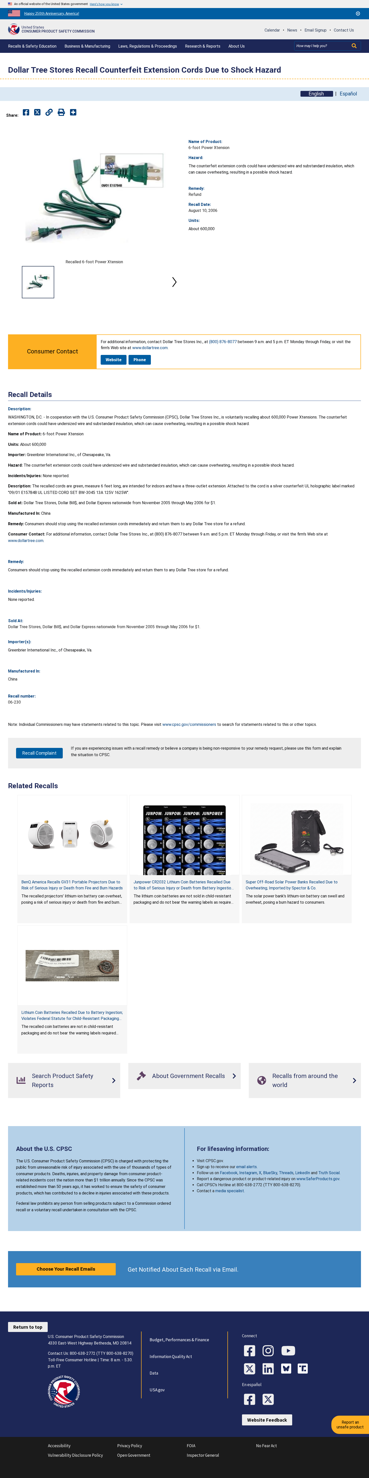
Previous (14, 282)
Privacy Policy (129, 1445)
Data (154, 1373)
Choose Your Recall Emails (66, 1269)
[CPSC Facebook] (251, 1351)
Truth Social (329, 1172)
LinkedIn (302, 1172)
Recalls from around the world (305, 1080)
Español (348, 94)
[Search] (355, 45)
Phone (140, 359)
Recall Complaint (39, 753)
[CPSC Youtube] (290, 1351)
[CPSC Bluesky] (287, 1369)
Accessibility (59, 1445)
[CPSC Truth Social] (304, 1369)
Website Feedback (267, 1420)
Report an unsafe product (350, 1424)
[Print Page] (61, 112)
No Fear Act (266, 1445)
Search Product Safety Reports (62, 1080)
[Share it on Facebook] (26, 112)
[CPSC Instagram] (270, 1351)
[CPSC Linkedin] (270, 1369)
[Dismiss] (358, 14)
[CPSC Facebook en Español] (251, 1400)
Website (113, 359)
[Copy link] (73, 112)
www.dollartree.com (150, 347)
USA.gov (157, 1390)
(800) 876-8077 (223, 341)
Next (174, 282)
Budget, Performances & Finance (179, 1339)
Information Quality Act (171, 1356)
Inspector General (203, 1455)
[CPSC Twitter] (251, 1369)
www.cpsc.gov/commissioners (189, 724)
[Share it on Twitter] (37, 112)
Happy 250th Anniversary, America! (51, 13)
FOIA (191, 1445)
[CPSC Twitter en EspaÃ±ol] (270, 1400)
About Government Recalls (188, 1076)
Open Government (133, 1455)
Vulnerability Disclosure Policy (75, 1455)
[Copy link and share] (49, 112)
